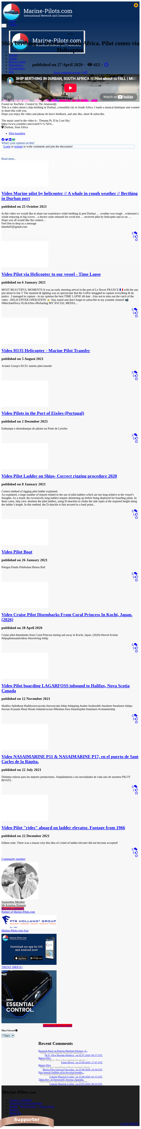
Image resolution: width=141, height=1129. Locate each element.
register (18, 146)
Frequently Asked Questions (25, 1103)
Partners (14, 1109)
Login (6, 146)
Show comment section (66, 72)
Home (12, 21)
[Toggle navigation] (4, 26)
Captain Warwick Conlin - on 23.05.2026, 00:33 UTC (76, 1084)
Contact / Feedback (20, 1099)
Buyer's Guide (17, 61)
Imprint (13, 1106)
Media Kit (15, 1113)
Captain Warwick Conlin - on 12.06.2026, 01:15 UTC (76, 1077)
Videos (13, 58)
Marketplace (16, 65)
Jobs (11, 71)
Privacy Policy (28, 1106)
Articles (13, 55)
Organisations (17, 68)
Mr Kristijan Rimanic (13, 903)
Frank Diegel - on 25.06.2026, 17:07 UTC (82, 1062)
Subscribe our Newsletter (57, 1025)
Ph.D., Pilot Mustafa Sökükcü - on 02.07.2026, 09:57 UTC (74, 1055)
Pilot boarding (17, 133)
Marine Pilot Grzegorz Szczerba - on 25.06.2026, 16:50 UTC (73, 1069)
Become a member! (12, 908)
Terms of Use (46, 1106)
